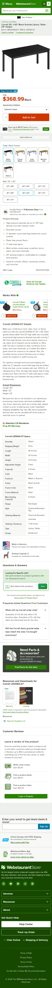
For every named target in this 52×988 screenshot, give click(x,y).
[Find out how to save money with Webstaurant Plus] (2, 302)
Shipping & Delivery (37, 940)
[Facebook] (18, 883)
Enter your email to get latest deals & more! (24, 820)
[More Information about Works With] (17, 295)
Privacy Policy (32, 598)
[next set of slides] (49, 309)
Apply (46, 129)
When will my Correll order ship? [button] (21, 610)
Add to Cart (11, 316)
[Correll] (13, 283)
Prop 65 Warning (11, 426)
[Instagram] (3, 883)
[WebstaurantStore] (26, 867)
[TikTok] (25, 883)
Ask (43, 586)
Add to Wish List (26, 137)
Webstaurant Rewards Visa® (23, 129)
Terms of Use (19, 598)
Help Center (26, 924)
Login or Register (26, 796)
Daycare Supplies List (23, 721)
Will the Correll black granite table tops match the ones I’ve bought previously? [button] (22, 631)
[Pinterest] (32, 883)
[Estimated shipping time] (45, 214)
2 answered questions (24, 33)
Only (5, 95)
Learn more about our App (22, 857)
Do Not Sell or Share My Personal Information (26, 971)
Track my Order (26, 932)
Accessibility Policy (26, 967)
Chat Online (13, 940)
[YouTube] (11, 883)
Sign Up (44, 826)
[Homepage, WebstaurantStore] (26, 3)
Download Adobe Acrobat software (16, 712)
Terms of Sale (26, 953)
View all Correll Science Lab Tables (35, 282)
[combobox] (26, 10)
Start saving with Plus (20, 842)
